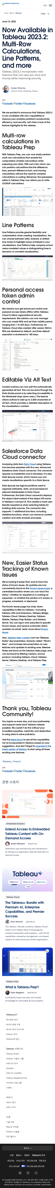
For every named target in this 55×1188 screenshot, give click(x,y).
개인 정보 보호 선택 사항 (35, 1166)
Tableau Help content (19, 637)
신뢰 (12, 1155)
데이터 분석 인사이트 (15, 1029)
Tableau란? (11, 1014)
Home (6, 13)
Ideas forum (17, 739)
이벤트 (9, 1087)
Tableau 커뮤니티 (14, 1048)
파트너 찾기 (11, 1102)
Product (17, 761)
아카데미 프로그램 (14, 1083)
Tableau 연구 (11, 1034)
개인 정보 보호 (32, 1160)
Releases (18, 13)
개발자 (27, 1155)
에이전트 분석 (12, 1019)
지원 (8, 1117)
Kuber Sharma (18, 88)
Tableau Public (12, 1054)
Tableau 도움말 (12, 1131)
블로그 (12, 13)
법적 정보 (10, 1160)
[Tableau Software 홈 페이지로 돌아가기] (11, 2)
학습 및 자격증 (12, 1127)
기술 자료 (10, 1122)
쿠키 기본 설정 (14, 1166)
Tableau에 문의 (12, 1039)
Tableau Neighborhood (16, 1078)
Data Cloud (30, 464)
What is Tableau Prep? (22, 987)
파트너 (9, 1097)
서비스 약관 (20, 1160)
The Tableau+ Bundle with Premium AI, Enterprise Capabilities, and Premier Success (24, 909)
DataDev (10, 1068)
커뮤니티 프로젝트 (14, 1073)
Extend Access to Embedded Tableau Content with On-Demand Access (27, 833)
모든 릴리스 (11, 1136)
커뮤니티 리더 (12, 1063)
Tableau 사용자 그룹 (15, 1058)
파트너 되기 (11, 1107)
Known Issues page (40, 588)
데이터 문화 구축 (13, 1024)
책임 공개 (42, 1160)
